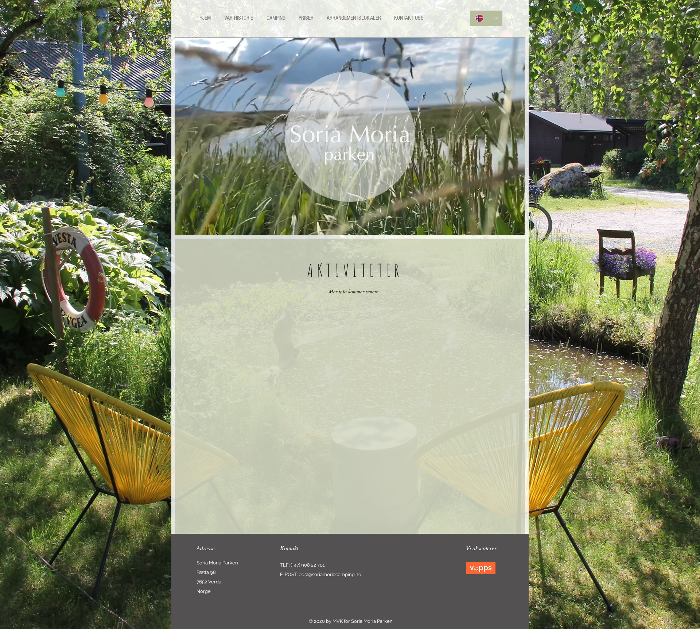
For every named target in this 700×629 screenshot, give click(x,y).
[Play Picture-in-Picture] (502, 225)
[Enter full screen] (515, 225)
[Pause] (184, 225)
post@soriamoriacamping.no (330, 574)
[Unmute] (196, 225)
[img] (480, 568)
